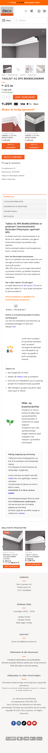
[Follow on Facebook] (13, 723)
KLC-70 (32, 285)
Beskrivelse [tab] (9, 197)
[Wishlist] (26, 11)
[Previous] (5, 45)
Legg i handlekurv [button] (11, 566)
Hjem (4, 75)
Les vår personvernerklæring (24, 698)
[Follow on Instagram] (18, 723)
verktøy (21, 513)
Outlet (11, 552)
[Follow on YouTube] (34, 723)
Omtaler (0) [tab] (9, 216)
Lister (22, 75)
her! (14, 326)
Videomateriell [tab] (11, 211)
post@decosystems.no (26, 641)
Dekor (5, 552)
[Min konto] (39, 11)
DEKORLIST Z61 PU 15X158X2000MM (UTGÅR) (10, 557)
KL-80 (23, 285)
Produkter (13, 75)
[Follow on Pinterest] (29, 723)
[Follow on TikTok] (24, 723)
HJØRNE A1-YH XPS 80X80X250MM (9, 137)
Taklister (32, 75)
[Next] (42, 45)
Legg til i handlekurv (10, 146)
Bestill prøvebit (13, 157)
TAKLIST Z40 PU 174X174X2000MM (32, 556)
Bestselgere (14, 176)
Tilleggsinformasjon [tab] (13, 202)
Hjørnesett (11, 179)
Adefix (11, 478)
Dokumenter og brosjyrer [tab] (15, 207)
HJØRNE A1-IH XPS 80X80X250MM (32, 137)
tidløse (20, 376)
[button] (44, 11)
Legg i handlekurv (25, 97)
